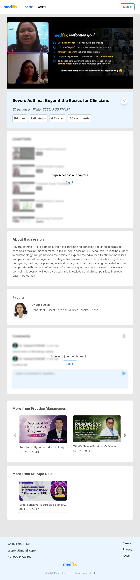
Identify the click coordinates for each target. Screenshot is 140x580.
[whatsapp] (124, 100)
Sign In (127, 6)
